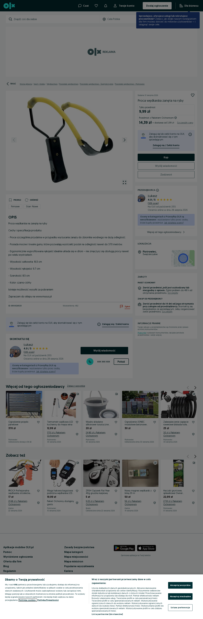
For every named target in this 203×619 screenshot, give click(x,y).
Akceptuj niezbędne (180, 596)
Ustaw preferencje (180, 607)
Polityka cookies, (28, 600)
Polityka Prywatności (48, 600)
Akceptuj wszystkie (180, 585)
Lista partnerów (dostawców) (107, 614)
